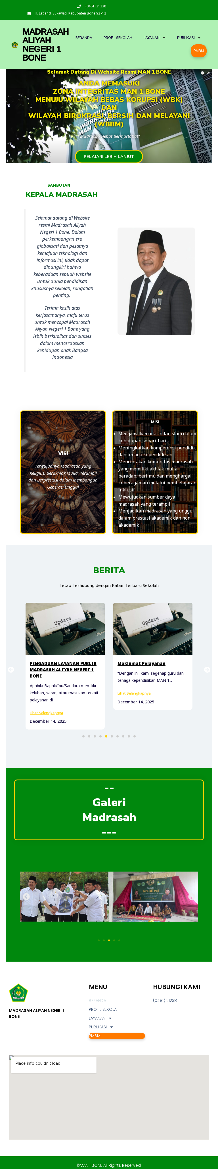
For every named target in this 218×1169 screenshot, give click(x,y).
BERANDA (84, 38)
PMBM (199, 51)
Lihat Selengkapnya (46, 693)
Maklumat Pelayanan (54, 663)
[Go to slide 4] (114, 934)
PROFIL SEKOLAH (118, 38)
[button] (83, 730)
